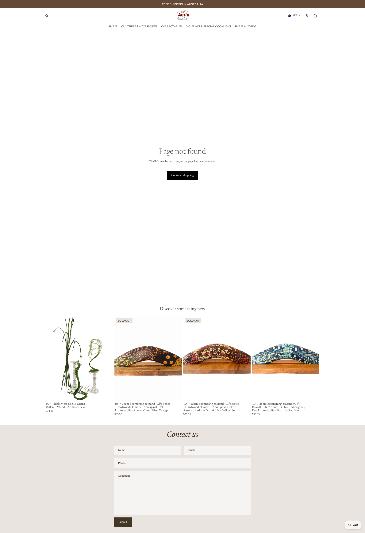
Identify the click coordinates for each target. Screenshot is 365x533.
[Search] (47, 16)
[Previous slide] (51, 359)
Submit (123, 522)
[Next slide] (107, 359)
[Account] (307, 16)
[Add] (107, 395)
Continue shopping (182, 175)
